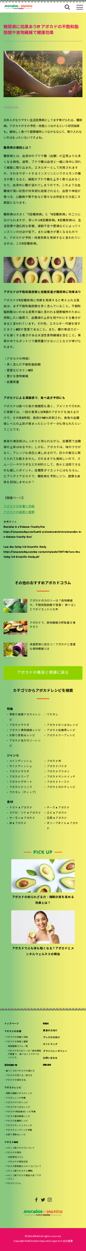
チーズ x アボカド (58, 807)
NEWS (46, 1024)
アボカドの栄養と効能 (19, 506)
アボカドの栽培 (13, 1153)
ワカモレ (52, 714)
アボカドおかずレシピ (61, 787)
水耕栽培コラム (15, 1157)
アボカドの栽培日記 (18, 1162)
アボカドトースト (58, 782)
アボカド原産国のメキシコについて (23, 1166)
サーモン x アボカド (22, 818)
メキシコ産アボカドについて (20, 1148)
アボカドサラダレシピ (17, 1103)
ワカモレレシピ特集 (16, 1098)
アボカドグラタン (58, 771)
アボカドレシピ (13, 1088)
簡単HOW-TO (10, 1065)
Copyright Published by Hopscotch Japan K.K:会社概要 (43, 1240)
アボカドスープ (19, 777)
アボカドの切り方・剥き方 (19, 1075)
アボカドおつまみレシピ (62, 725)
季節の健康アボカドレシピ (25, 717)
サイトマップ (50, 1044)
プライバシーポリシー (55, 1051)
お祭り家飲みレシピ (22, 735)
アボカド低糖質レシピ (61, 730)
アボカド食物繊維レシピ (25, 730)
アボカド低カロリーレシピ (25, 743)
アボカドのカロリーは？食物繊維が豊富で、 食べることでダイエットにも (24, 1054)
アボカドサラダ (19, 725)
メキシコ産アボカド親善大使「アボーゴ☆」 (23, 1177)
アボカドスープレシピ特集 (19, 1130)
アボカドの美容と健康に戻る (43, 673)
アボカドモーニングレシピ (19, 1125)
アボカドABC (11, 1142)
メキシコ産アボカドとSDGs (19, 1171)
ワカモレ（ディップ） (23, 792)
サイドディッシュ (20, 766)
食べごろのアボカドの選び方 (20, 1071)
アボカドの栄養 (13, 1031)
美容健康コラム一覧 (18, 1046)
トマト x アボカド (21, 807)
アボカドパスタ (57, 766)
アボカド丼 (54, 761)
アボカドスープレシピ (61, 735)
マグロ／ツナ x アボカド (25, 813)
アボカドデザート (20, 782)
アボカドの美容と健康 (19, 512)
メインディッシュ (20, 761)
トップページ (11, 1024)
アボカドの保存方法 (16, 1080)
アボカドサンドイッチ (61, 777)
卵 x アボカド (18, 823)
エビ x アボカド (57, 813)
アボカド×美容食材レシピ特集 (21, 1112)
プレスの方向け (51, 1037)
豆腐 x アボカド (57, 818)
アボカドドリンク (20, 787)
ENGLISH (47, 1065)
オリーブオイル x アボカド (62, 826)
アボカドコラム (13, 1183)
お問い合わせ (50, 1058)
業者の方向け (50, 1031)
